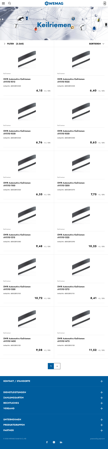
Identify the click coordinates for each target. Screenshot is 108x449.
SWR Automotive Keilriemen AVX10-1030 (17, 132)
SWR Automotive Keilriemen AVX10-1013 (17, 80)
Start (5, 10)
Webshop (14, 10)
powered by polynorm (97, 439)
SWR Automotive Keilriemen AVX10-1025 (71, 80)
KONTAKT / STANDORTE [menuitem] (16, 381)
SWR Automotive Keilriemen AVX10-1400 (17, 340)
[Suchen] (9, 3)
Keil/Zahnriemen (43, 10)
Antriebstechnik (27, 10)
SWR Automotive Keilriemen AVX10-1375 (71, 288)
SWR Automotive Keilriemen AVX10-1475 (71, 340)
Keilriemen (7, 73)
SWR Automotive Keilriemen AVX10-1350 (17, 288)
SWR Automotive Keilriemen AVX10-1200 (71, 184)
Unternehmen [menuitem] (12, 419)
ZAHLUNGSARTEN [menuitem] (13, 397)
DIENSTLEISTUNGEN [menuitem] (14, 392)
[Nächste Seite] (57, 366)
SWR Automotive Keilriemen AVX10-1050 (71, 132)
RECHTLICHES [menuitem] (11, 403)
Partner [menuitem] (8, 430)
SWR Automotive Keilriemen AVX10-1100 (17, 184)
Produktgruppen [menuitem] (14, 424)
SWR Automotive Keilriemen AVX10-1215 (17, 236)
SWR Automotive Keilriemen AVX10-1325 (71, 236)
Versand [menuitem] (8, 408)
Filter (15, 43)
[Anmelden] (104, 3)
